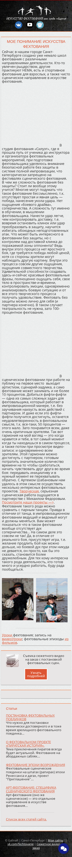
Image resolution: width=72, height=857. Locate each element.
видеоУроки (12, 639)
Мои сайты (55, 840)
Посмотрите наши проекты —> (28, 502)
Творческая (29, 491)
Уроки (7, 635)
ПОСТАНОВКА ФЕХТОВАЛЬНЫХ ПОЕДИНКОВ (30, 717)
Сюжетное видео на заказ (48, 846)
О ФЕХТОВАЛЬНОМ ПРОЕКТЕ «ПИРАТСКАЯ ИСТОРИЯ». (28, 744)
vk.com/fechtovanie (20, 844)
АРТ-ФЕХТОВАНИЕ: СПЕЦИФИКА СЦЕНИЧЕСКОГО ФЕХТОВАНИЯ (31, 789)
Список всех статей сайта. (26, 819)
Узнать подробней (36, 674)
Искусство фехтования (24, 18)
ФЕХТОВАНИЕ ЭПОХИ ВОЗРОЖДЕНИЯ (35, 765)
